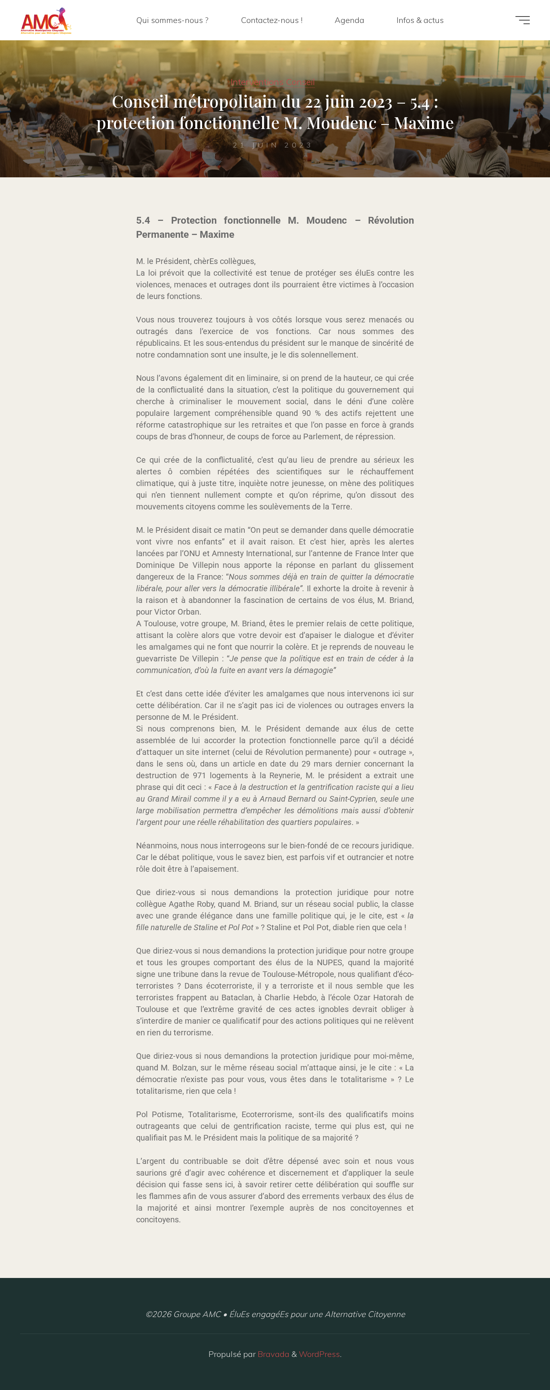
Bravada (272, 1354)
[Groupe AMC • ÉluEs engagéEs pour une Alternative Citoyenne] (46, 20)
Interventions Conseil (273, 81)
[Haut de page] (518, 1358)
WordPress (319, 1354)
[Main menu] (522, 20)
